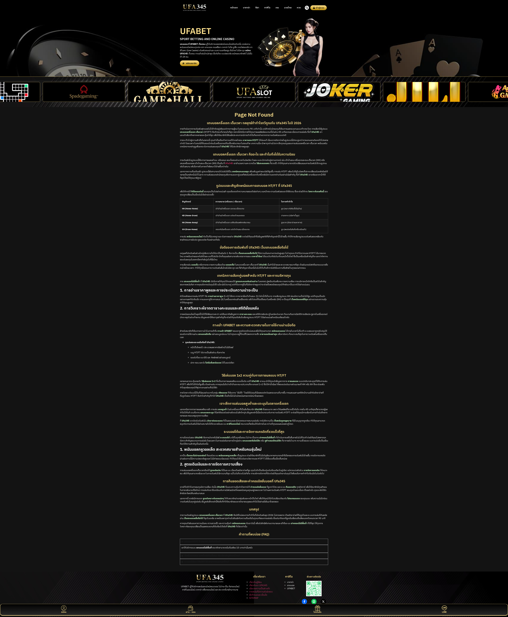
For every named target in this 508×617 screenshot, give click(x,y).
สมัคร (63, 612)
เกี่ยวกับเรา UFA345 (258, 585)
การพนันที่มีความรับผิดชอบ (261, 592)
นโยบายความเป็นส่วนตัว (259, 588)
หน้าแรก (234, 8)
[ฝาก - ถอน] (190, 608)
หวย (299, 8)
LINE (444, 612)
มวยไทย (288, 8)
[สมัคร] (63, 608)
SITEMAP (253, 598)
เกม (277, 8)
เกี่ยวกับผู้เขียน (255, 582)
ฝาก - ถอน (190, 612)
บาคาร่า (246, 8)
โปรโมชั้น (317, 612)
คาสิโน (267, 8)
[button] (307, 8)
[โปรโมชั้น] (317, 608)
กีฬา (257, 8)
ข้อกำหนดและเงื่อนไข (258, 595)
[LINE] (444, 608)
